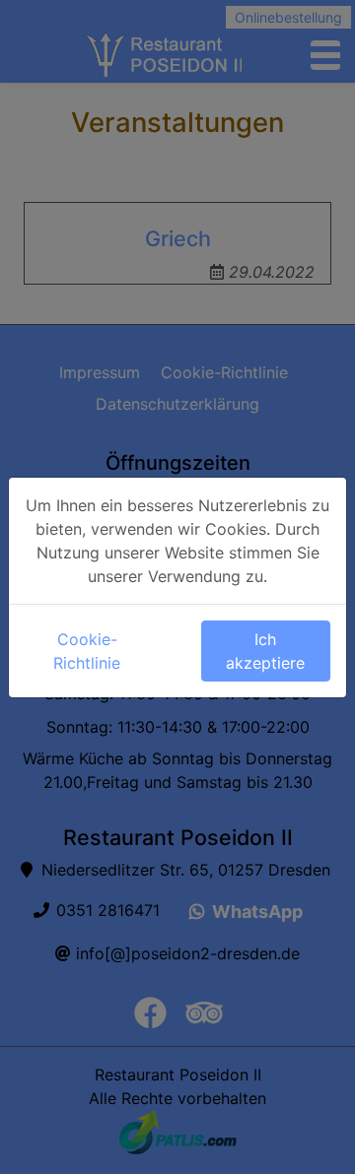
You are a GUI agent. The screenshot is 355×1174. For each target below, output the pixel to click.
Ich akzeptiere (265, 651)
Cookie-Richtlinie (86, 651)
